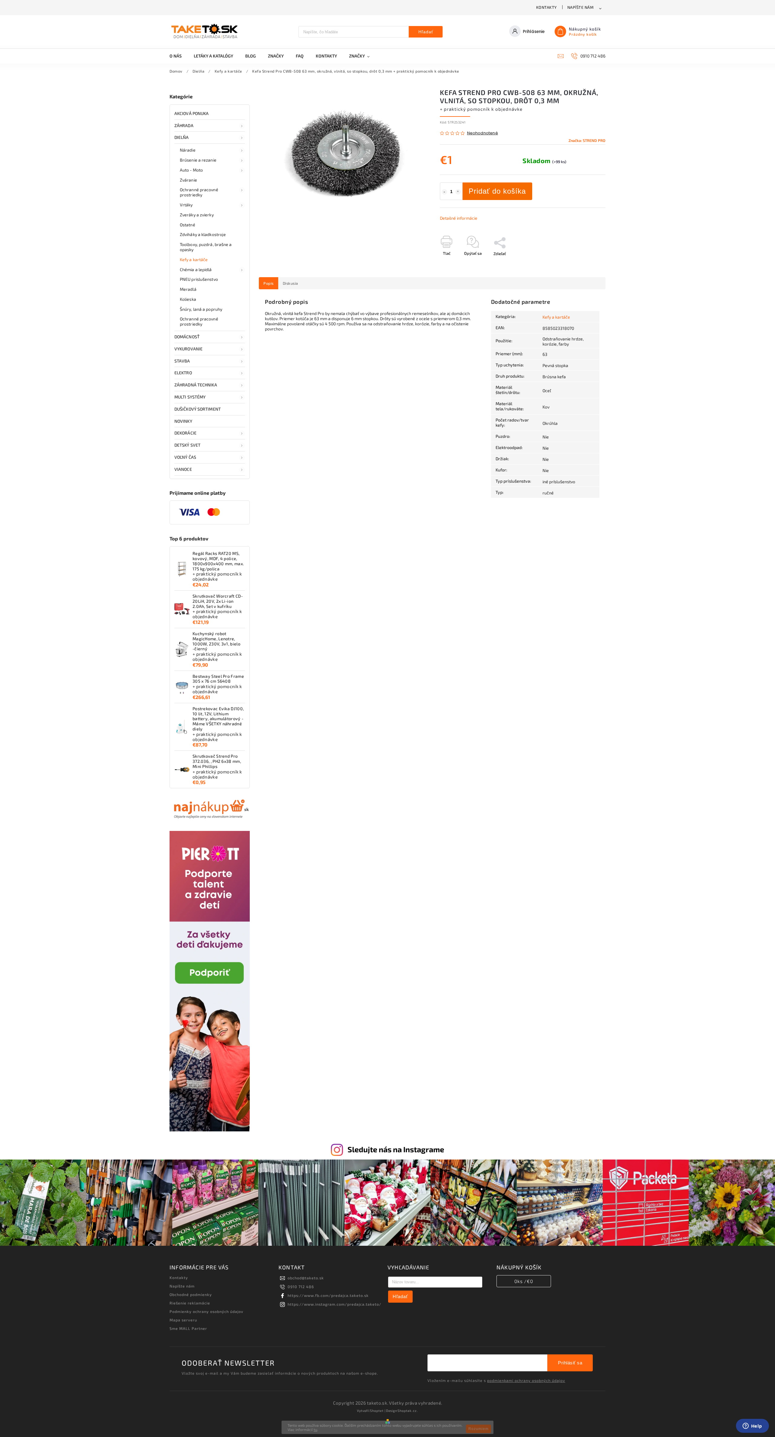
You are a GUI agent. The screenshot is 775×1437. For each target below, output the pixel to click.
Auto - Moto (191, 169)
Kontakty (546, 7)
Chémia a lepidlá (196, 269)
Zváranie (188, 179)
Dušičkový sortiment (197, 409)
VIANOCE (183, 469)
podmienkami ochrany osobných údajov (526, 1380)
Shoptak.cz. (407, 1410)
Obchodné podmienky (191, 1294)
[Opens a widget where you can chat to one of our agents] (752, 1426)
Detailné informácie (458, 218)
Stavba (182, 360)
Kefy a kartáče (194, 259)
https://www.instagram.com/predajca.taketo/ (334, 1304)
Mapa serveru (183, 1319)
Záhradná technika (195, 384)
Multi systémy (190, 396)
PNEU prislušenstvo (199, 279)
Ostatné (187, 224)
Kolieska (188, 299)
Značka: (587, 140)
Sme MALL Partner (188, 1328)
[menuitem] (179, 56)
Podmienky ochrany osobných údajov (206, 1311)
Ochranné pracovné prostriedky (199, 192)
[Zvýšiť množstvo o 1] (458, 192)
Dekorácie (185, 432)
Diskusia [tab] (290, 283)
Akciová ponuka (191, 113)
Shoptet (377, 1410)
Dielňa (181, 137)
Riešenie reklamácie (190, 1303)
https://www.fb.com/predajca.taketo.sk (328, 1295)
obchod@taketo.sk (306, 1277)
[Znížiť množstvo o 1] (444, 192)
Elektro (183, 372)
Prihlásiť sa (570, 1362)
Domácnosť (187, 336)
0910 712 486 (301, 1286)
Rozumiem (478, 1429)
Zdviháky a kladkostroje (203, 234)
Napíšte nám (580, 7)
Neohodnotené (482, 133)
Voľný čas (185, 457)
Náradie (188, 150)
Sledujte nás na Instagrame (396, 1149)
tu (315, 1429)
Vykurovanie (188, 348)
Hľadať (425, 31)
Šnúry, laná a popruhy (201, 309)
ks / (523, 1281)
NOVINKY (183, 421)
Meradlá (188, 289)
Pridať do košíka (497, 191)
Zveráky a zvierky (197, 214)
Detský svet (187, 445)
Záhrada (183, 125)
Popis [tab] (268, 283)
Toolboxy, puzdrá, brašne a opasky (206, 247)
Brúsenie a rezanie (198, 159)
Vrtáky (186, 204)
